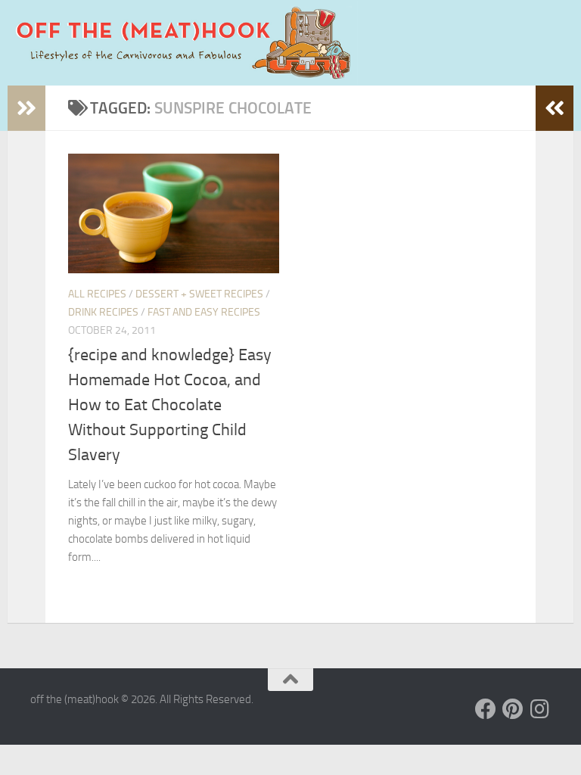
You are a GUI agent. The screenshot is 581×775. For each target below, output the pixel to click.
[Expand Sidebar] (26, 108)
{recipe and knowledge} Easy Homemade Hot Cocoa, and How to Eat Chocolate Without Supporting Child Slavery (170, 405)
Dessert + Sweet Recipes (199, 294)
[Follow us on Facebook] (485, 709)
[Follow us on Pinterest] (513, 709)
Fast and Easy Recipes (204, 312)
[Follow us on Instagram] (540, 709)
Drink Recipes (103, 312)
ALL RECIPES (97, 294)
